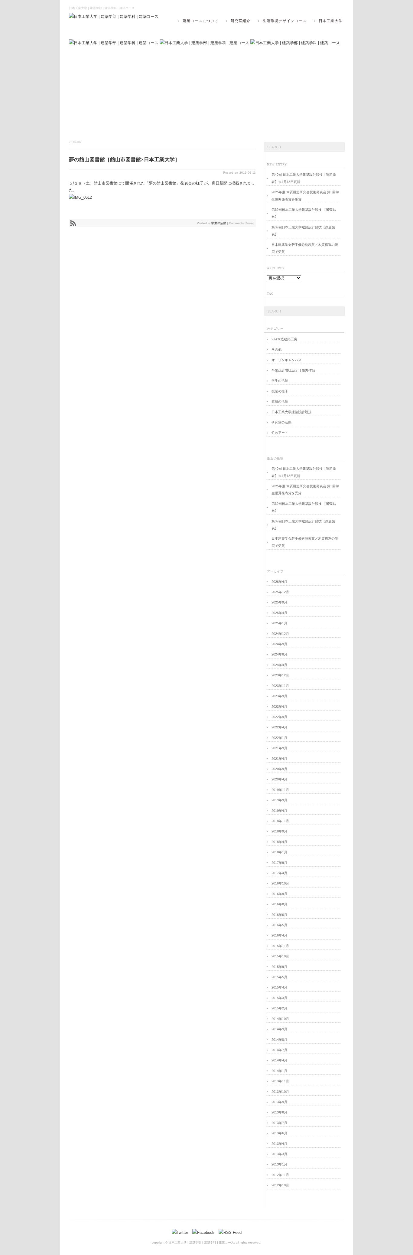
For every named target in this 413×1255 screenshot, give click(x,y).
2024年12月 (280, 634)
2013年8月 (279, 1112)
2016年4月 (279, 935)
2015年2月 (279, 1008)
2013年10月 (280, 1091)
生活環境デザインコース (285, 21)
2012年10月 (280, 1185)
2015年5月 (279, 977)
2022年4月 (279, 727)
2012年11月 (280, 1175)
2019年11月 (280, 790)
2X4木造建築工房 (284, 339)
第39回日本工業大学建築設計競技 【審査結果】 (304, 213)
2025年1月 (279, 623)
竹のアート (280, 432)
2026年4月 (279, 581)
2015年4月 (279, 987)
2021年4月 (279, 758)
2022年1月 (279, 738)
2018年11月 (280, 821)
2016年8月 (279, 904)
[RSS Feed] (230, 1232)
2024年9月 (279, 644)
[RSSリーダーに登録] (73, 225)
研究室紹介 (241, 21)
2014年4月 (279, 1060)
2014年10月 (280, 1019)
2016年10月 (280, 883)
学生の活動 (218, 223)
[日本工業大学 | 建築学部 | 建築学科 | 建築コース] (113, 16)
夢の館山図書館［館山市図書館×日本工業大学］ (124, 159)
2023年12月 (280, 675)
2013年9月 (279, 1102)
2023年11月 (280, 686)
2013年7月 (279, 1123)
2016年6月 (279, 915)
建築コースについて (201, 21)
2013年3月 (279, 1154)
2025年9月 (279, 602)
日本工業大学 (331, 21)
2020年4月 (279, 779)
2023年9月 (279, 696)
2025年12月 (280, 592)
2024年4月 (279, 665)
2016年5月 (279, 925)
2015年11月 (280, 946)
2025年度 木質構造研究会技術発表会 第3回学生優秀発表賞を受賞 (305, 195)
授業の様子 (280, 391)
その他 (276, 349)
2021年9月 (279, 748)
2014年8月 (279, 1039)
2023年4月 (279, 706)
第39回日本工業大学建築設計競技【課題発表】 (303, 230)
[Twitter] (181, 1232)
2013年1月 (279, 1164)
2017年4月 (279, 873)
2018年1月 (279, 852)
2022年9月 (279, 717)
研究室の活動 (281, 422)
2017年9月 (279, 862)
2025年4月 (279, 613)
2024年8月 (279, 654)
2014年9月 (279, 1029)
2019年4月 (279, 810)
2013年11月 (280, 1081)
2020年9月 (279, 769)
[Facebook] (204, 1232)
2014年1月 (279, 1071)
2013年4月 (279, 1144)
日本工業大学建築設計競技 (291, 412)
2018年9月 (279, 831)
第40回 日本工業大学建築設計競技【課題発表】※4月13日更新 (304, 178)
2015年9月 (279, 967)
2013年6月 (279, 1133)
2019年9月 (279, 800)
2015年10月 (280, 956)
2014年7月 (279, 1050)
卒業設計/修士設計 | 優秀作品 (293, 370)
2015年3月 (279, 998)
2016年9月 (279, 894)
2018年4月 (279, 842)
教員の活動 (280, 401)
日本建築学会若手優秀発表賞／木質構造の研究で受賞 (305, 248)
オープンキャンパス (286, 360)
